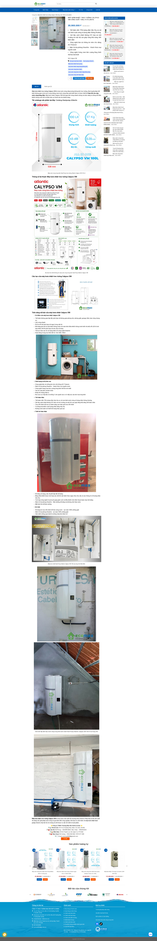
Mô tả (36, 86)
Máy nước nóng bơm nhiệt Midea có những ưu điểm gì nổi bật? (119, 139)
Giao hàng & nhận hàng (71, 911)
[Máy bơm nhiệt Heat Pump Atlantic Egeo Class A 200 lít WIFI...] (66, 859)
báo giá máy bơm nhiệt (76, 61)
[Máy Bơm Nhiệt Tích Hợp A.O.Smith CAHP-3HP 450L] (114, 859)
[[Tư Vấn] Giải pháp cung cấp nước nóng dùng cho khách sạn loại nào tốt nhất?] (108, 79)
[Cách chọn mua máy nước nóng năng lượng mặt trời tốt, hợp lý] (108, 119)
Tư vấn (65, 838)
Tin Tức (81, 9)
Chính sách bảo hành (70, 913)
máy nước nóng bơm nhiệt (75, 69)
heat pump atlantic (88, 61)
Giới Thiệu (45, 9)
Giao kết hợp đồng (69, 926)
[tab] (36, 86)
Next (127, 866)
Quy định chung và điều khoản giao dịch (74, 924)
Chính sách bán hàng (70, 915)
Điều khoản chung (69, 919)
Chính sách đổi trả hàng (71, 917)
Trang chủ (36, 9)
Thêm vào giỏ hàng (79, 78)
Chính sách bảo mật (70, 922)
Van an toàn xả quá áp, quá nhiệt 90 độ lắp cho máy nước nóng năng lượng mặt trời (119, 131)
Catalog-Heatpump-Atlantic (66, 100)
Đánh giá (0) (48, 86)
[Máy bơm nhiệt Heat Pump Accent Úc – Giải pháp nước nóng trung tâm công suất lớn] (108, 108)
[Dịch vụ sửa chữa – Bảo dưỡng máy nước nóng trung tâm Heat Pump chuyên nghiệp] (108, 99)
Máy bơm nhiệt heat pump (75, 63)
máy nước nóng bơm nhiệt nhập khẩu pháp (79, 72)
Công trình (89, 9)
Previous (30, 866)
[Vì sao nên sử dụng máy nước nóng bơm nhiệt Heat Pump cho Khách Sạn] (108, 68)
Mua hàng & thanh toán (71, 908)
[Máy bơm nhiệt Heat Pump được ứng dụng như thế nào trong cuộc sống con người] (108, 89)
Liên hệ (98, 9)
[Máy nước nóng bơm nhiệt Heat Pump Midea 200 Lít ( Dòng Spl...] (42, 859)
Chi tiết (39, 879)
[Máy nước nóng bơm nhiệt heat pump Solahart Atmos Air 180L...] (90, 859)
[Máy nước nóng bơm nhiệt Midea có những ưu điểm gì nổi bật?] (108, 140)
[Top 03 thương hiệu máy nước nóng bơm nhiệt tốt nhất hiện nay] (108, 151)
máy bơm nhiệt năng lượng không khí (77, 66)
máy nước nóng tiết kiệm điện (76, 74)
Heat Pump (55, 9)
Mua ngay (90, 78)
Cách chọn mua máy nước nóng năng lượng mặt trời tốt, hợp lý (119, 119)
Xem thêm (113, 73)
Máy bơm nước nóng (68, 9)
